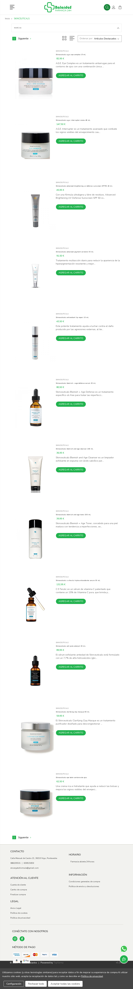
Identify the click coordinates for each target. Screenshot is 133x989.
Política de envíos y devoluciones (84, 886)
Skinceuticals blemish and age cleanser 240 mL (74, 449)
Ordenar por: (86, 38)
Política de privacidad (20, 918)
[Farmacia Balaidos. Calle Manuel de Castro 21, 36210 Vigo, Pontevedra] (61, 7)
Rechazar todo (36, 984)
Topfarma (58, 962)
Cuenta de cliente (18, 885)
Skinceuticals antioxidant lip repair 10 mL (72, 317)
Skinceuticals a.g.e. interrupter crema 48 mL (73, 120)
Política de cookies (19, 913)
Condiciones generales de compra (84, 881)
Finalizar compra (18, 894)
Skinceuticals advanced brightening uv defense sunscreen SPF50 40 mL (84, 186)
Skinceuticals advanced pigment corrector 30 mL (75, 252)
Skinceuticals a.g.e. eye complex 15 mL (71, 54)
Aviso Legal (15, 908)
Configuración (13, 984)
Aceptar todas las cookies (65, 984)
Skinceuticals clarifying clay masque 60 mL (73, 712)
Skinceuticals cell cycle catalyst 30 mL (71, 646)
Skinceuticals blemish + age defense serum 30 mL (76, 383)
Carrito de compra (18, 889)
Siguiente (23, 38)
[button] (13, 7)
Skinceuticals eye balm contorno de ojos (71, 777)
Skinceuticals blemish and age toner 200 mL (73, 515)
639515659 (29, 863)
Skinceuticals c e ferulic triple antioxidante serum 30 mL (78, 580)
